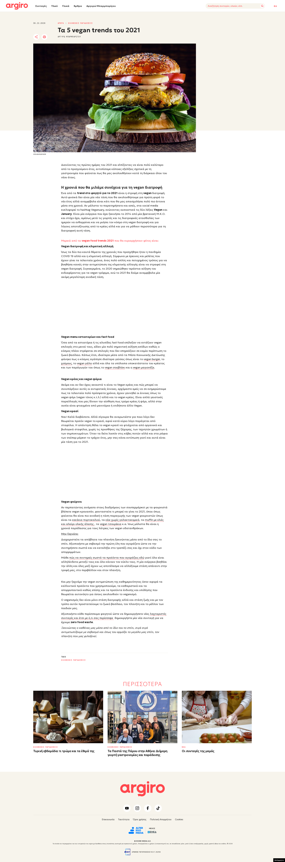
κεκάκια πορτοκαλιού (86, 520)
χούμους (66, 363)
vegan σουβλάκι (115, 367)
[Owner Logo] (136, 830)
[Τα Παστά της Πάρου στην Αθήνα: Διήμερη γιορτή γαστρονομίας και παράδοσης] (143, 717)
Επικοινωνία (108, 819)
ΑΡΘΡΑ (61, 23)
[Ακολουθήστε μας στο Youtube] (127, 808)
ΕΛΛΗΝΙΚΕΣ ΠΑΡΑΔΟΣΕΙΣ (80, 23)
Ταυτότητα (123, 819)
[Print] (44, 37)
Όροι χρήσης (139, 819)
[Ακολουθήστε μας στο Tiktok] (158, 808)
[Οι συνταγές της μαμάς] (217, 717)
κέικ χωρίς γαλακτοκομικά (122, 520)
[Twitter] (53, 37)
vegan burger (152, 359)
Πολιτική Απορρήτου (160, 819)
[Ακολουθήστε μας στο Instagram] (137, 808)
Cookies (179, 819)
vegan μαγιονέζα (143, 367)
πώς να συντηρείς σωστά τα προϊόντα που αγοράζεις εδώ (106, 557)
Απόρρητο (279, 860)
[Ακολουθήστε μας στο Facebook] (147, 808)
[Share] (36, 37)
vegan (147, 193)
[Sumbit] (262, 6)
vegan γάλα (84, 363)
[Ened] (152, 831)
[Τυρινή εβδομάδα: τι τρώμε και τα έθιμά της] (68, 717)
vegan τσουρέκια (110, 524)
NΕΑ (184, 747)
